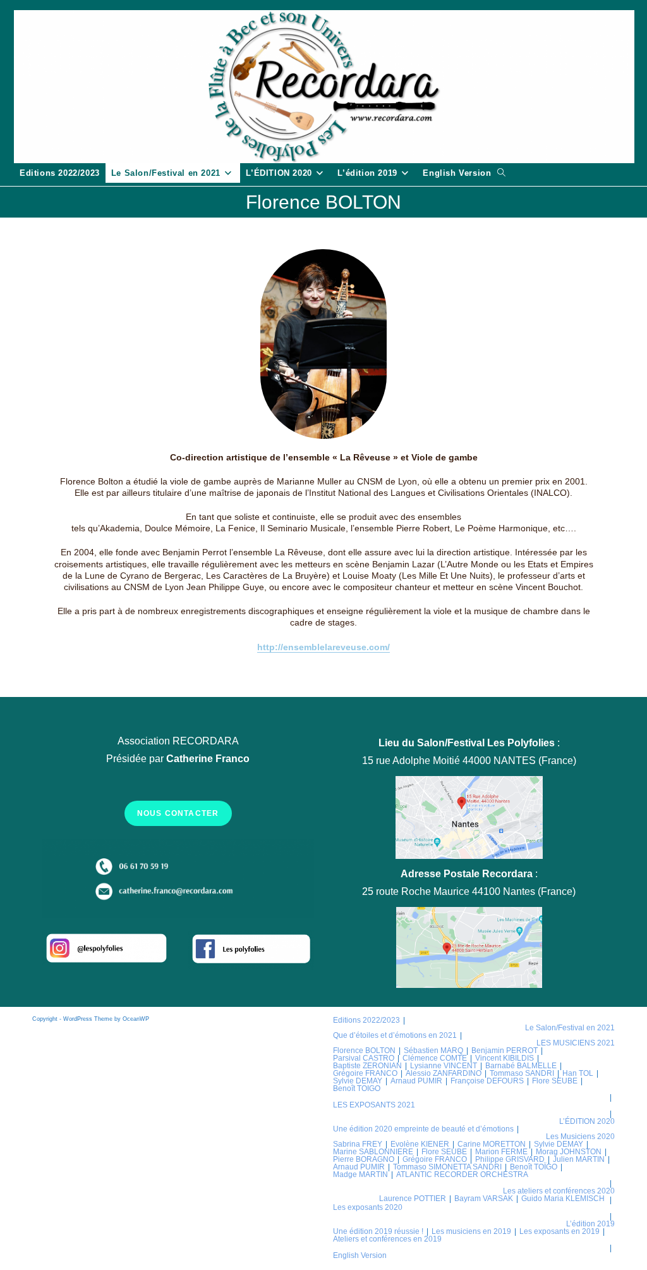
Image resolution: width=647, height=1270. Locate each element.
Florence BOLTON (364, 1050)
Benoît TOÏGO (533, 1166)
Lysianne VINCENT (443, 1065)
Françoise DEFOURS (487, 1080)
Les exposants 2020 (367, 1207)
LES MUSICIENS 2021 (575, 1043)
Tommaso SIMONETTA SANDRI (447, 1166)
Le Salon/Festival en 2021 (570, 1027)
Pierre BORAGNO (363, 1159)
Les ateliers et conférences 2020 (559, 1191)
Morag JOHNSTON (569, 1151)
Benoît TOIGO (356, 1088)
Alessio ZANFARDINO (443, 1073)
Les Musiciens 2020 (580, 1136)
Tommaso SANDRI (522, 1073)
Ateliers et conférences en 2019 (387, 1239)
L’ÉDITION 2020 (587, 1121)
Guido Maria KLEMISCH (563, 1198)
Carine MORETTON (491, 1144)
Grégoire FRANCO (365, 1073)
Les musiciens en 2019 (471, 1231)
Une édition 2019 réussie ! (378, 1231)
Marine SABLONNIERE (373, 1151)
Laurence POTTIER (412, 1198)
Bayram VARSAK (483, 1198)
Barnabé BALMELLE (521, 1065)
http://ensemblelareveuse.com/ (323, 647)
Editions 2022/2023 (366, 1020)
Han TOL (577, 1073)
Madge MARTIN (360, 1174)
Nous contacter (178, 813)
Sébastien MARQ (433, 1050)
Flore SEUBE (554, 1080)
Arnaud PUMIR (416, 1080)
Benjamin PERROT (504, 1050)
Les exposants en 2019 (559, 1231)
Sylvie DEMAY (357, 1080)
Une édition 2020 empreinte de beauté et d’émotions (423, 1129)
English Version (360, 1255)
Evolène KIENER (419, 1144)
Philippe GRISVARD (510, 1159)
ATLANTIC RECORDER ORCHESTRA (462, 1174)
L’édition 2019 (590, 1223)
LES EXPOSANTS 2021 (374, 1104)
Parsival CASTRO (363, 1058)
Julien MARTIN (579, 1159)
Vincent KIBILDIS (504, 1058)
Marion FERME (501, 1151)
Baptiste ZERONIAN (367, 1065)
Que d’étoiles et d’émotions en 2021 (395, 1035)
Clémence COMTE (434, 1058)
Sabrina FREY (357, 1144)
